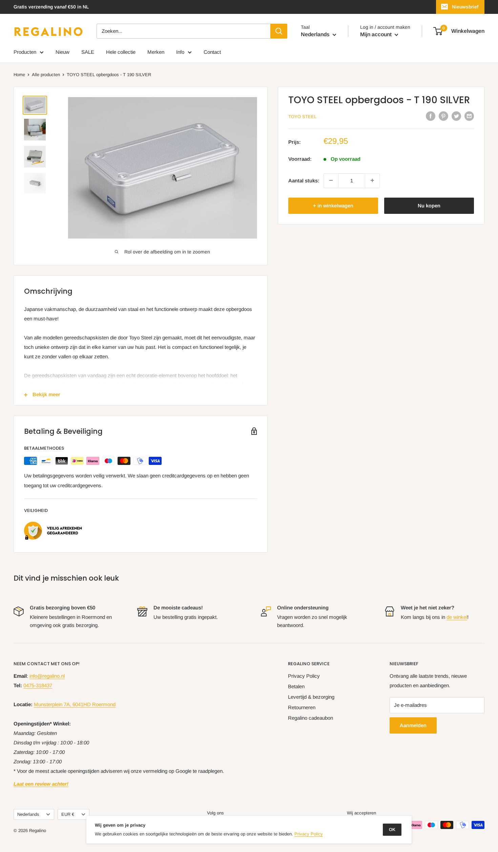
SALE (87, 52)
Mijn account (376, 34)
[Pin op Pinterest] (443, 116)
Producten (25, 52)
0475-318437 (37, 685)
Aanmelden (413, 725)
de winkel (457, 617)
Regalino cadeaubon (310, 718)
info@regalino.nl (47, 676)
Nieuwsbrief (465, 6)
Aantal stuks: (303, 180)
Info (180, 52)
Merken (155, 52)
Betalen (296, 686)
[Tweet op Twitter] (456, 116)
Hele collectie (121, 52)
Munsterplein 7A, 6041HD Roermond (75, 704)
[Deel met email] (469, 116)
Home (19, 74)
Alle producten (46, 74)
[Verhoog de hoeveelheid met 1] (372, 180)
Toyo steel (302, 116)
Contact (212, 52)
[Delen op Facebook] (430, 116)
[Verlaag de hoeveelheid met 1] (331, 180)
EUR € (67, 814)
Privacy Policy (304, 676)
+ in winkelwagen (333, 205)
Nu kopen (429, 205)
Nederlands (28, 814)
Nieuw (62, 52)
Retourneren (301, 707)
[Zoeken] (278, 31)
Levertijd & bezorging (311, 697)
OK (392, 829)
